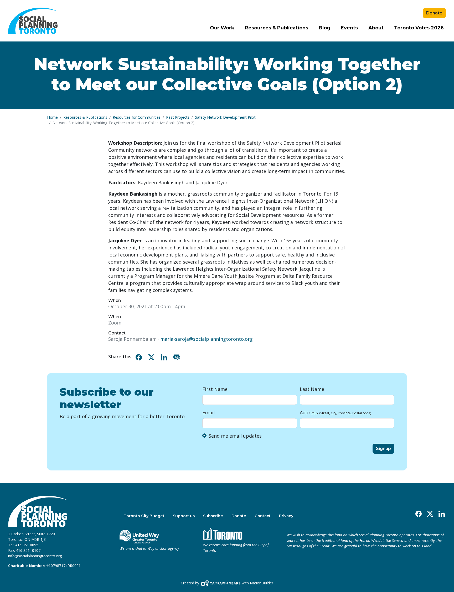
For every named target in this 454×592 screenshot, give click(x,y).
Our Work (222, 28)
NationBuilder (261, 582)
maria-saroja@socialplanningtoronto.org (206, 339)
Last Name (312, 389)
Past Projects (177, 117)
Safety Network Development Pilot (225, 117)
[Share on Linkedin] (165, 356)
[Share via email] (177, 356)
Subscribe (213, 516)
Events (349, 28)
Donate (434, 13)
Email (208, 412)
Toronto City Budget (144, 516)
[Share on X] (152, 356)
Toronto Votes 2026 (419, 28)
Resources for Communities (137, 117)
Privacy (286, 516)
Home (52, 117)
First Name (215, 389)
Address (335, 412)
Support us (184, 516)
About (376, 28)
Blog (324, 28)
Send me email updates (235, 436)
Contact (263, 516)
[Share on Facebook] (140, 356)
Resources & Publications (276, 28)
